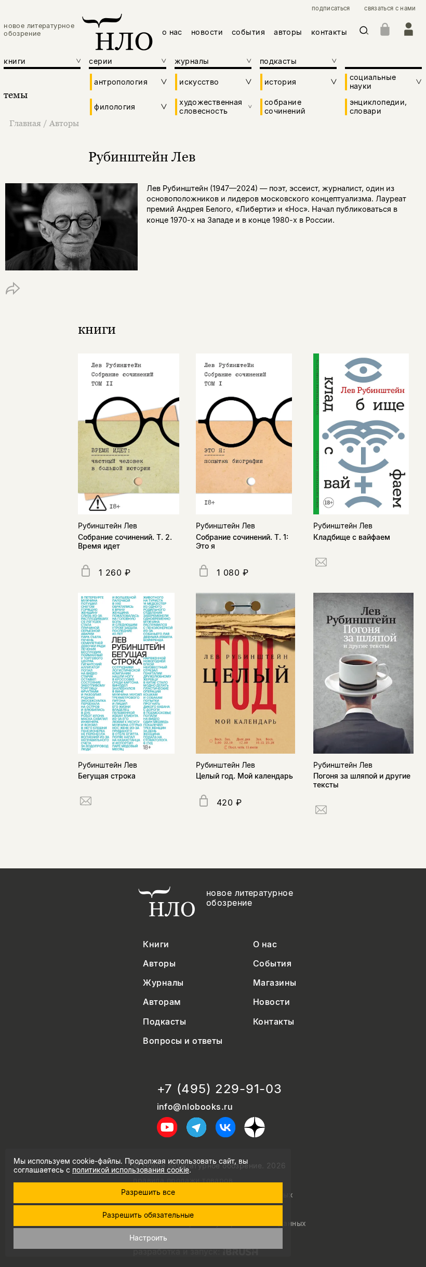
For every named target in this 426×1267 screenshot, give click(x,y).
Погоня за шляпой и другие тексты (361, 780)
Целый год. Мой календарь (244, 775)
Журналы (163, 983)
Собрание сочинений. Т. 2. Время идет (125, 541)
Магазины (275, 983)
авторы (288, 32)
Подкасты (164, 1022)
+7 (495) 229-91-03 (219, 1089)
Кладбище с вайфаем (351, 537)
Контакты (274, 1022)
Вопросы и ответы (183, 1041)
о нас (172, 32)
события (248, 32)
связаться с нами (390, 8)
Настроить (148, 1237)
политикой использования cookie (130, 1169)
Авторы (64, 123)
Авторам (162, 1002)
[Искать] (364, 32)
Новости (271, 1002)
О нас (265, 944)
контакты (329, 32)
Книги (156, 944)
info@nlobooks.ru (195, 1107)
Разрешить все (148, 1192)
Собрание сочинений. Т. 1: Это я (242, 541)
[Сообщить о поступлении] (321, 564)
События (272, 964)
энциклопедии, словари (378, 106)
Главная (25, 123)
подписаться (331, 8)
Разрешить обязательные (148, 1214)
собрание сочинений (284, 106)
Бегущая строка (107, 775)
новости (207, 32)
